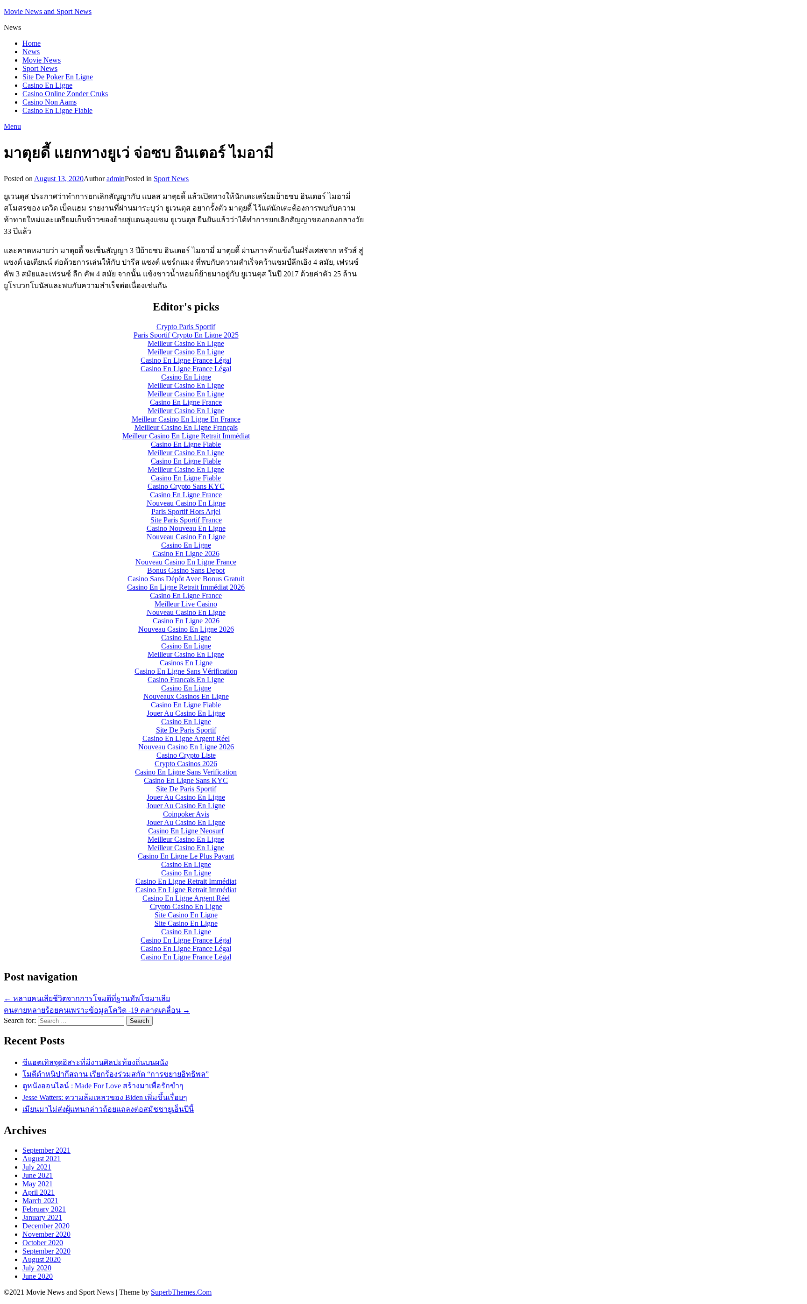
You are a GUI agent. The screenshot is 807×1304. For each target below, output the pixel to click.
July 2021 (36, 1167)
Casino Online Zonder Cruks (65, 94)
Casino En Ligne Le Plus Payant (186, 856)
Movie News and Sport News (48, 11)
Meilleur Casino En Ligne (186, 343)
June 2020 (37, 1276)
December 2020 (46, 1226)
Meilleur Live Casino (186, 604)
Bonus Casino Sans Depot (186, 570)
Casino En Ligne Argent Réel (186, 738)
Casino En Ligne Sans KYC (186, 780)
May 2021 (37, 1184)
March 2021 (40, 1201)
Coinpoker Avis (186, 814)
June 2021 (37, 1175)
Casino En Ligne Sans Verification (186, 772)
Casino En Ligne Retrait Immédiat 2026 (186, 587)
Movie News (41, 60)
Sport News (39, 68)
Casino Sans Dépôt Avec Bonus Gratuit (185, 579)
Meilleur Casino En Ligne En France (186, 419)
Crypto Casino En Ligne (186, 906)
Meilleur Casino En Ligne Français (186, 427)
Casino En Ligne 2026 (186, 553)
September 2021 (46, 1150)
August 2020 (41, 1259)
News (31, 52)
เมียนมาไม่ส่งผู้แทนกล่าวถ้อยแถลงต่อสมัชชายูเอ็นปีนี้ (108, 1109)
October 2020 (42, 1243)
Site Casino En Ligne (186, 915)
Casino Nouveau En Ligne (186, 528)
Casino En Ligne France (186, 402)
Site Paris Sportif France (186, 520)
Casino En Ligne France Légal (186, 360)
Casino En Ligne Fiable (57, 110)
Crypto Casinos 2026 (186, 764)
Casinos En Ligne (186, 663)
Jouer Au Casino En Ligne (186, 713)
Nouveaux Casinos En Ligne (186, 696)
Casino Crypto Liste (186, 755)
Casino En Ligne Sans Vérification (185, 671)
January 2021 (42, 1217)
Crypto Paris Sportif (185, 327)
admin (115, 179)
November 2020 (46, 1234)
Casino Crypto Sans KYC (186, 486)
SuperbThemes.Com (181, 1292)
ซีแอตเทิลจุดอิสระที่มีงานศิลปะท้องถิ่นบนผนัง (95, 1062)
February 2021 (44, 1209)
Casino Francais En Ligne (186, 680)
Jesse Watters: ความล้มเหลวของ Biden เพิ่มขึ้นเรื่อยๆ (104, 1097)
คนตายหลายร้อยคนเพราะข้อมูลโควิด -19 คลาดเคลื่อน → (97, 1010)
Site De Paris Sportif (186, 730)
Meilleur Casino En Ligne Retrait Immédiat (186, 436)
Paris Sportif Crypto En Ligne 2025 (186, 335)
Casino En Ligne (47, 85)
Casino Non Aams (49, 102)
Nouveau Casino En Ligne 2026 (186, 629)
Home (31, 43)
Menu (12, 126)
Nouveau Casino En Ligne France (185, 562)
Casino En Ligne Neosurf (186, 831)
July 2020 (36, 1268)
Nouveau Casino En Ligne (186, 503)
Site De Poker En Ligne (57, 77)
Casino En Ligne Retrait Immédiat (185, 881)
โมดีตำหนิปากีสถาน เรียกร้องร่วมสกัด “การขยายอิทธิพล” (115, 1074)
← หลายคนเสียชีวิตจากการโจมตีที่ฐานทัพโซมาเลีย (87, 998)
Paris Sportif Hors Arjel (185, 511)
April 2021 (38, 1192)
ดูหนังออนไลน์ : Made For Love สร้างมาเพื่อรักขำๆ (103, 1086)
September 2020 (46, 1251)
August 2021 (41, 1159)
